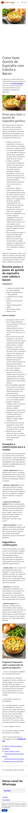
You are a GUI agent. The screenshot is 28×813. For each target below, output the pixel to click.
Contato (4, 797)
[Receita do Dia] (7, 2)
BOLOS (7, 746)
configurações (6, 807)
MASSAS (19, 746)
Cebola (11, 751)
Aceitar (4, 810)
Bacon (7, 751)
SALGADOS (5, 749)
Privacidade (6, 800)
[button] (18, 2)
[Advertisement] (14, 41)
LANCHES (13, 746)
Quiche (17, 751)
